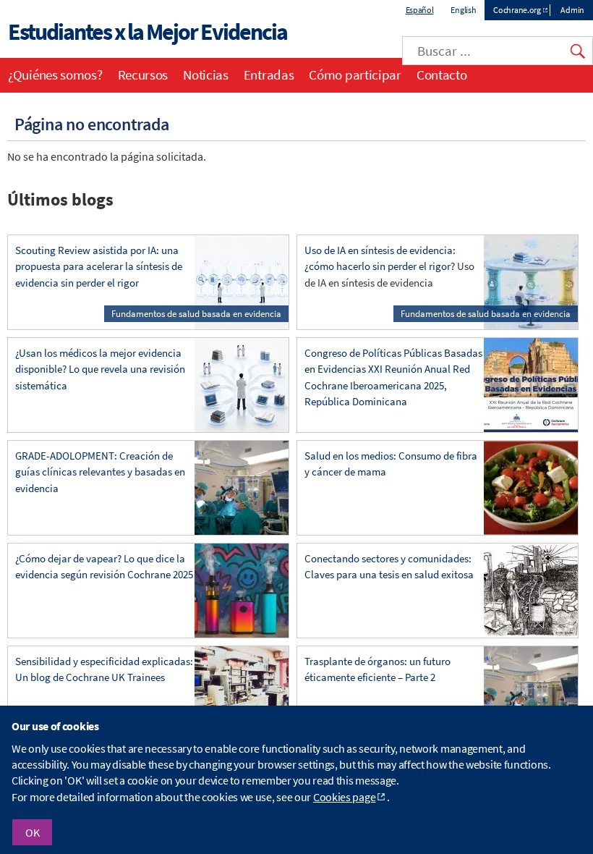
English (463, 9)
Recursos (143, 74)
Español (420, 9)
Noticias (206, 74)
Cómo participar (355, 74)
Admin (572, 9)
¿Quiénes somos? (55, 74)
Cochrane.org (516, 9)
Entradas (269, 74)
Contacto (442, 74)
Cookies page (344, 794)
